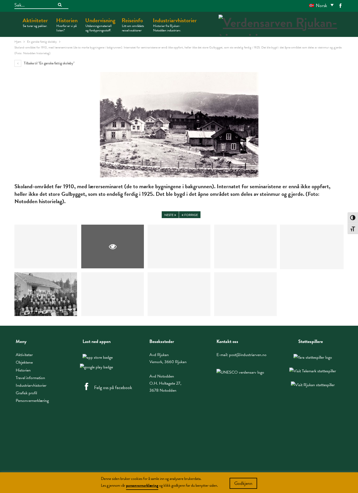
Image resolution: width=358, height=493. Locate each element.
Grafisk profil (26, 393)
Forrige (190, 215)
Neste (169, 215)
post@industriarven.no (248, 355)
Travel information (30, 378)
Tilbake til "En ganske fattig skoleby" (48, 63)
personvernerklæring (142, 485)
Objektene (24, 362)
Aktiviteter (35, 22)
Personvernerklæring (32, 400)
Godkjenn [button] (243, 483)
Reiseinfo (133, 24)
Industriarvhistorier (175, 24)
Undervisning (100, 24)
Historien (67, 24)
